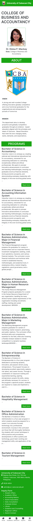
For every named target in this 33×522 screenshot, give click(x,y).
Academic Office (11, 495)
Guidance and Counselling (14, 508)
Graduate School (11, 504)
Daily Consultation (11, 502)
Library (7, 506)
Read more (26, 185)
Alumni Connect (10, 513)
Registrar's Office (11, 511)
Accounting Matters (12, 497)
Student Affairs (10, 493)
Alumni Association (11, 500)
